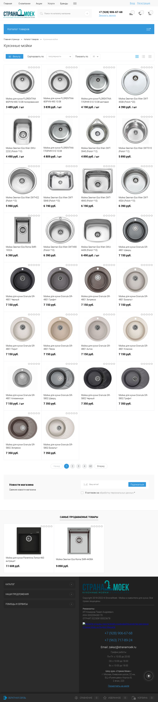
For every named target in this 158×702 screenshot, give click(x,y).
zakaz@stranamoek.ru (122, 647)
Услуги (51, 3)
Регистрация (143, 3)
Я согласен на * (110, 493)
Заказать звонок (107, 15)
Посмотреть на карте (118, 686)
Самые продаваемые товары (79, 517)
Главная (8, 3)
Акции (39, 3)
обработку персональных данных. (117, 493)
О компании (24, 3)
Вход (132, 3)
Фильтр (16, 56)
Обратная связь (17, 698)
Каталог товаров (18, 29)
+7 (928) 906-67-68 (118, 633)
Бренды (64, 3)
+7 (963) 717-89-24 (118, 640)
